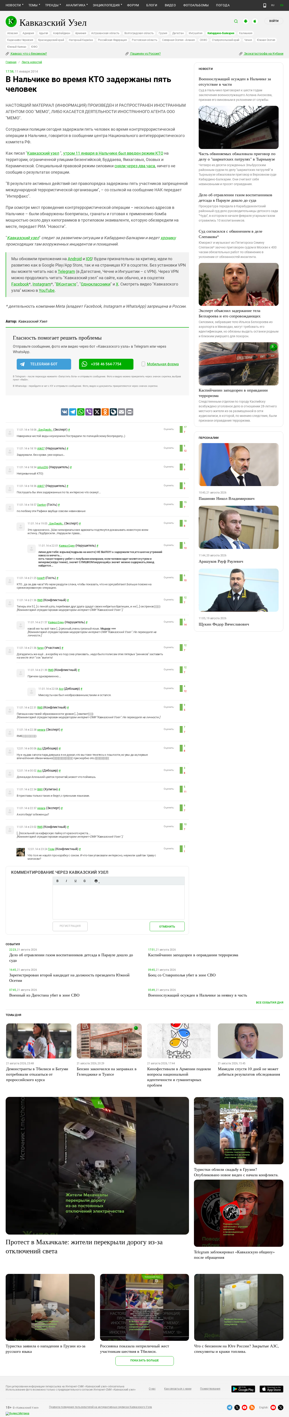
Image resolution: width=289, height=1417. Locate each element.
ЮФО (34, 46)
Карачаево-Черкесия (20, 40)
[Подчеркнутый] (75, 881)
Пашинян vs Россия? (145, 53)
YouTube (47, 290)
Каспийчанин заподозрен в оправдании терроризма (233, 392)
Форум (133, 5)
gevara (41, 729)
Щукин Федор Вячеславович (224, 624)
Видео (170, 5)
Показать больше (144, 1360)
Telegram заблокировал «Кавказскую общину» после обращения (234, 1254)
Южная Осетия (266, 40)
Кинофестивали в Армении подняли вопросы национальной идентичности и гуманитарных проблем (179, 1077)
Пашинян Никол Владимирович (226, 498)
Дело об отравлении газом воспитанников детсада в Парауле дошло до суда (235, 197)
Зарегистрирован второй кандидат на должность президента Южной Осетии (69, 977)
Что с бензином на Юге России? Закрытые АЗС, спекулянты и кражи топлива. (236, 1348)
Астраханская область (105, 33)
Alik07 (41, 448)
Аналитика (75, 5)
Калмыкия (245, 33)
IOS (89, 258)
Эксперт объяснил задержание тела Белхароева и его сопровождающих (230, 313)
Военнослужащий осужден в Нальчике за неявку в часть (197, 995)
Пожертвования (210, 1388)
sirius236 (42, 467)
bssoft (41, 578)
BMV (40, 789)
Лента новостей (32, 62)
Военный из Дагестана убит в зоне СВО (44, 995)
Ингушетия (196, 33)
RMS (39, 600)
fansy (40, 647)
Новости (13, 5)
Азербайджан (61, 33)
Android (75, 258)
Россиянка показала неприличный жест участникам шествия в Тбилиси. (134, 1348)
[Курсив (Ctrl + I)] (66, 881)
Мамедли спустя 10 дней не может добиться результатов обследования (249, 1071)
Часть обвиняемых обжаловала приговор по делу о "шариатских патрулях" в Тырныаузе (237, 156)
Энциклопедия (106, 5)
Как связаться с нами (177, 1388)
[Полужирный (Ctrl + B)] (57, 881)
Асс (61, 688)
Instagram (42, 284)
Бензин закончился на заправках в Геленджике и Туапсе (107, 1071)
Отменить (167, 926)
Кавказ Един (67, 545)
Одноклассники (95, 284)
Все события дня (269, 1002)
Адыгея (43, 33)
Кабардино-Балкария (220, 33)
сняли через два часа (134, 165)
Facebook (20, 284)
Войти (273, 21)
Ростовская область (144, 40)
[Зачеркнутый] (84, 881)
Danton (41, 504)
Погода (222, 5)
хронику (168, 237)
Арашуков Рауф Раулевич (221, 561)
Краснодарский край (51, 40)
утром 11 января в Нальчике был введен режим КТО (113, 153)
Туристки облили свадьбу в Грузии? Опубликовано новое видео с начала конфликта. (236, 1172)
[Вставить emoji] (95, 881)
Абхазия (12, 33)
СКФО (203, 40)
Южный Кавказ (16, 46)
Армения (80, 33)
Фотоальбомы (196, 5)
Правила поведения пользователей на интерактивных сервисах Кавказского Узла (100, 1407)
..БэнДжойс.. (45, 429)
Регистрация (70, 926)
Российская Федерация (112, 40)
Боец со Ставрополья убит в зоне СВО (182, 975)
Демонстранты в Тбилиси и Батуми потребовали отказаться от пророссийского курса (37, 1074)
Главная (11, 62)
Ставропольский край (225, 40)
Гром (51, 849)
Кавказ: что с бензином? (28, 53)
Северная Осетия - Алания (178, 40)
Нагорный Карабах (81, 40)
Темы (33, 5)
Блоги (151, 5)
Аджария (28, 33)
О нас (152, 1388)
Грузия (163, 33)
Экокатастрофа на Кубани (263, 53)
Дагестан (178, 33)
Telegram (66, 271)
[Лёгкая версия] (264, 5)
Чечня (248, 40)
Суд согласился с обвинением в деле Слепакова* (230, 233)
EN (281, 5)
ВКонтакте (66, 284)
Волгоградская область (139, 33)
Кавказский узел (43, 153)
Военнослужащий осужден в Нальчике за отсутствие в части (235, 81)
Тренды (51, 5)
